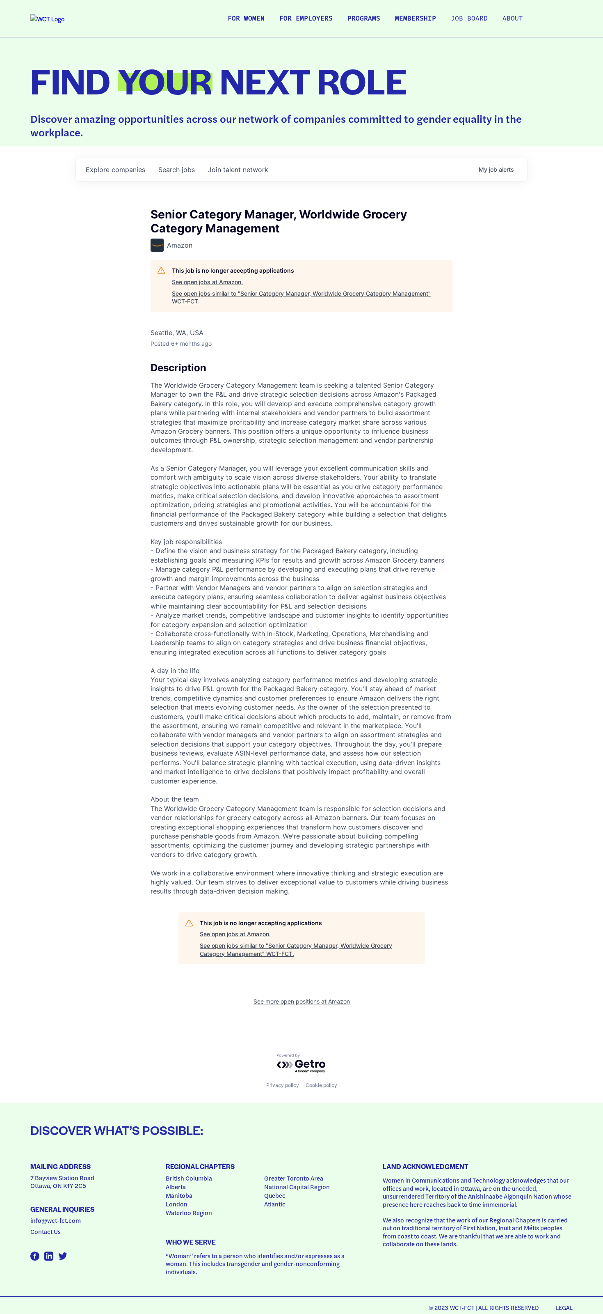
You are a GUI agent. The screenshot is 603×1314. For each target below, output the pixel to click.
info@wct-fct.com (55, 1220)
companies (115, 169)
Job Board (469, 19)
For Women (246, 19)
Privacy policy (282, 1085)
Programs (363, 19)
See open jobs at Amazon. (207, 281)
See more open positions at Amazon (302, 1001)
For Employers (306, 19)
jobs (176, 169)
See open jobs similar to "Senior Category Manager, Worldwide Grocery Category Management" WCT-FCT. (301, 297)
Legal (564, 1307)
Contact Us (45, 1231)
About (512, 19)
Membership (415, 19)
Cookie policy (321, 1085)
